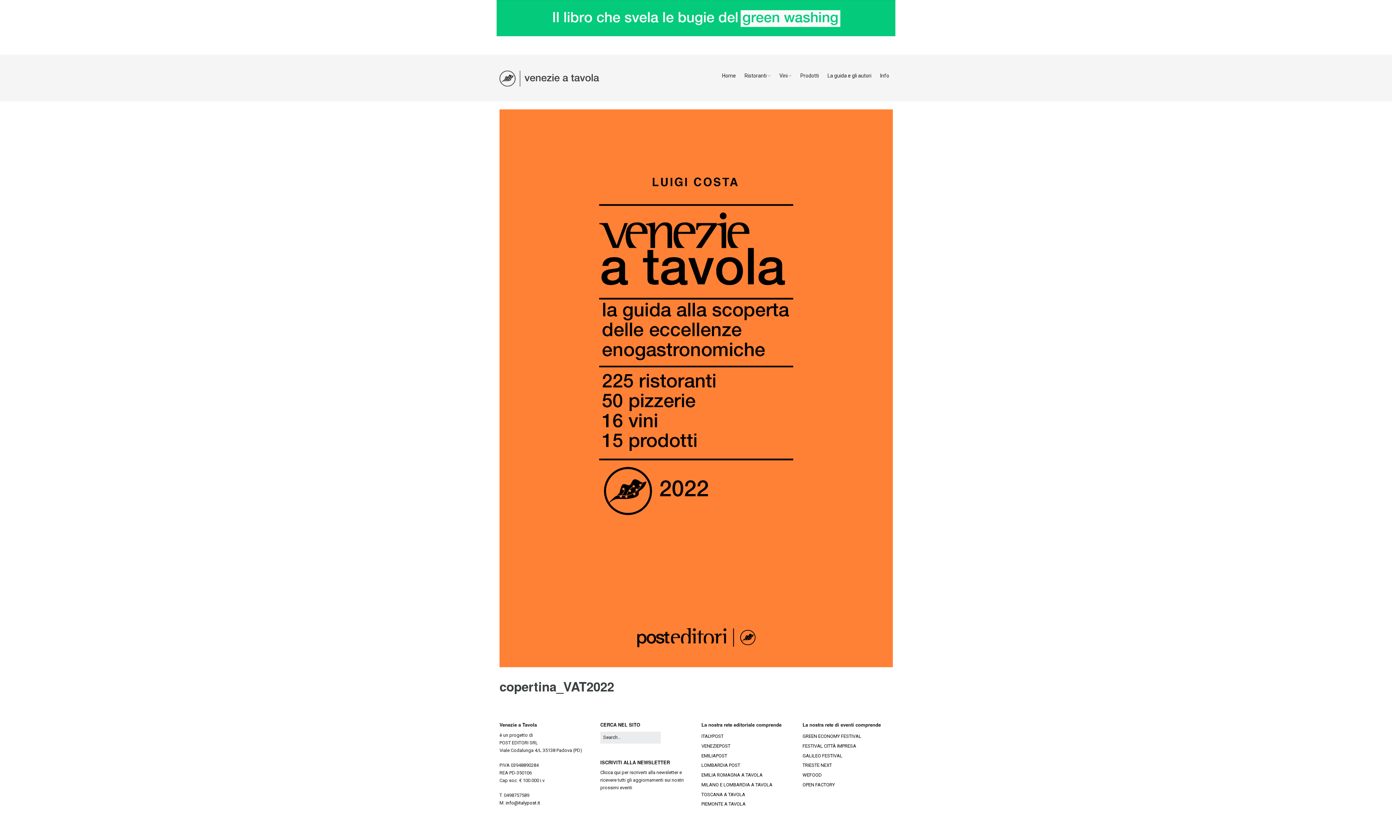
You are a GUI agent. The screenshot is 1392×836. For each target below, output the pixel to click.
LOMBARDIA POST (720, 765)
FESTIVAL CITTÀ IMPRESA (829, 746)
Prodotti (809, 76)
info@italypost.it (523, 803)
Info (884, 76)
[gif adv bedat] (696, 34)
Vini (783, 76)
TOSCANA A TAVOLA (723, 794)
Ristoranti (756, 76)
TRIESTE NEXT (817, 765)
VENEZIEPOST (715, 746)
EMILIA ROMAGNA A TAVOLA (732, 775)
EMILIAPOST (714, 755)
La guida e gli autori (849, 76)
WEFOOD (812, 775)
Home (729, 76)
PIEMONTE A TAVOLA (723, 804)
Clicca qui (610, 772)
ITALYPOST (712, 736)
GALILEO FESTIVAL (822, 755)
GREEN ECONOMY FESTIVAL (832, 736)
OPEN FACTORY (819, 784)
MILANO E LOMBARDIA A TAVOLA (736, 784)
